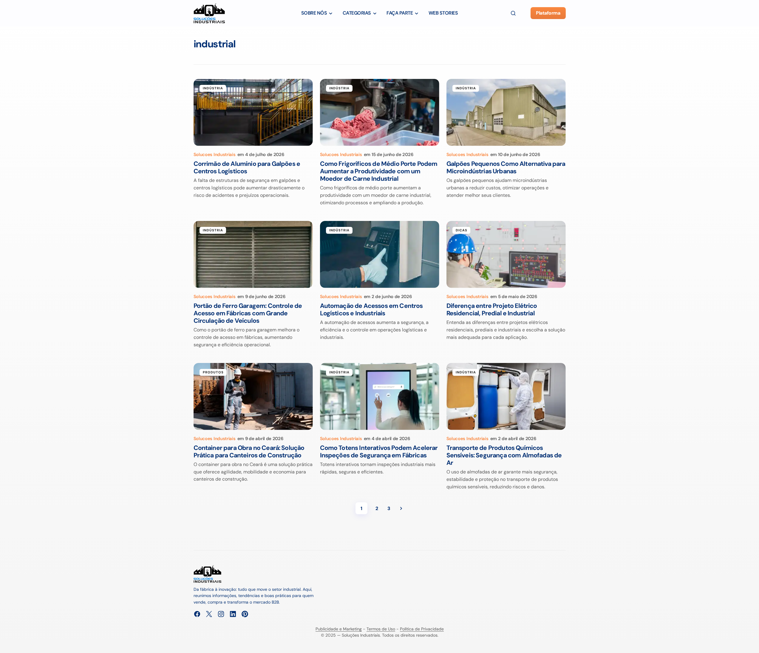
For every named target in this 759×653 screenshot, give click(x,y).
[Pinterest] (245, 614)
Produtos (213, 372)
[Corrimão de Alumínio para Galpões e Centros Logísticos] (253, 112)
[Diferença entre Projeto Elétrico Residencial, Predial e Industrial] (506, 254)
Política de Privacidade (422, 629)
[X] (209, 614)
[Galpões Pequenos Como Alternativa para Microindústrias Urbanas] (506, 112)
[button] (513, 13)
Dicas (462, 230)
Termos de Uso (381, 629)
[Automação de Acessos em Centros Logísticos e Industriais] (379, 254)
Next (401, 508)
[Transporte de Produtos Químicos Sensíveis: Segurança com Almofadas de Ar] (506, 396)
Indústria (213, 88)
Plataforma (548, 13)
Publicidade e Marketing (339, 629)
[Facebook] (197, 614)
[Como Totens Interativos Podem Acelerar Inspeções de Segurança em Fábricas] (379, 396)
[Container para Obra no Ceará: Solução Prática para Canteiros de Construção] (253, 396)
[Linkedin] (233, 614)
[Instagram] (221, 614)
